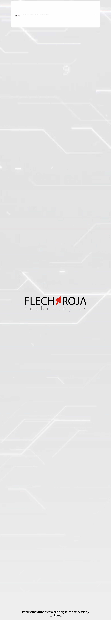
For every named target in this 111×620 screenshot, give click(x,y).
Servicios (26, 14)
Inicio (23, 14)
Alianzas (36, 14)
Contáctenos (46, 14)
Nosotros (40, 14)
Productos (31, 14)
